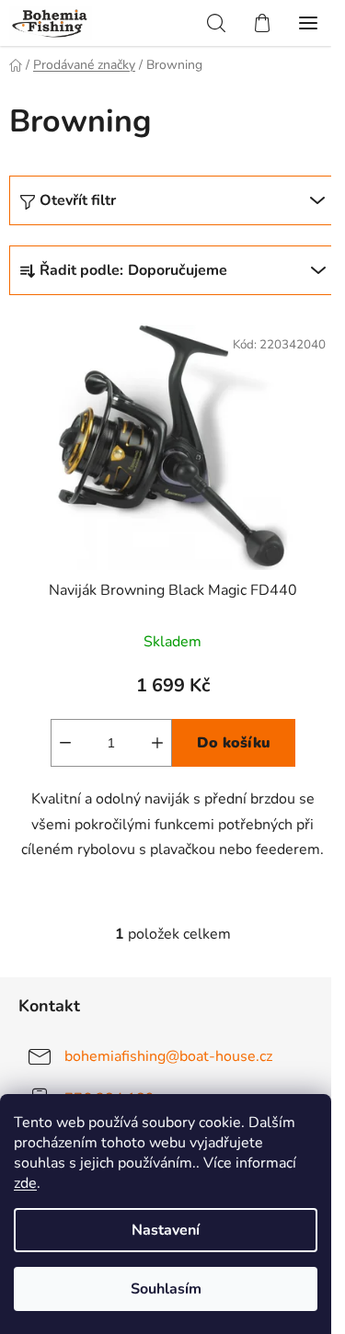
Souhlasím (166, 1289)
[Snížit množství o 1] (65, 743)
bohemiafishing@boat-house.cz (168, 1056)
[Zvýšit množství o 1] (157, 743)
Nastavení (166, 1230)
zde (25, 1183)
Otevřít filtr (78, 200)
